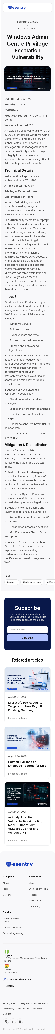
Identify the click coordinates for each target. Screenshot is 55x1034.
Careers (7, 894)
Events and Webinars (39, 889)
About (6, 883)
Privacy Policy (10, 1003)
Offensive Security (12, 927)
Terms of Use (23, 1008)
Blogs (31, 883)
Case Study (34, 906)
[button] (11, 985)
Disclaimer (37, 1008)
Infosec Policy (41, 1003)
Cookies (7, 1014)
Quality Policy (25, 1003)
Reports (33, 894)
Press (5, 889)
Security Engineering (13, 933)
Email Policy (8, 1008)
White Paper (35, 900)
